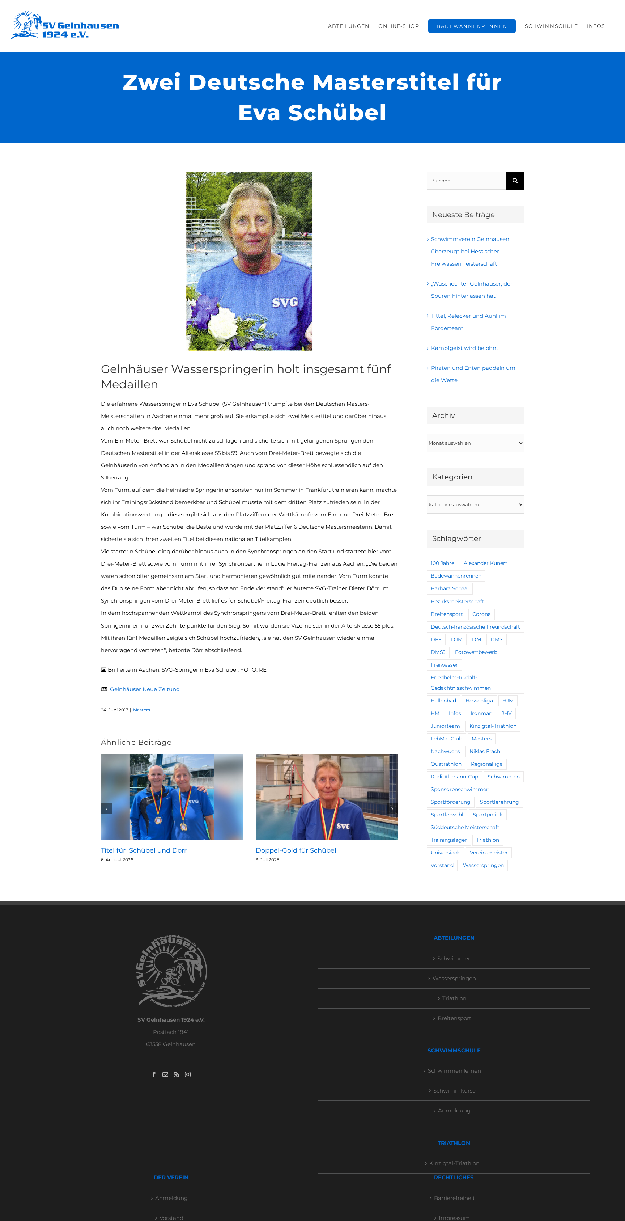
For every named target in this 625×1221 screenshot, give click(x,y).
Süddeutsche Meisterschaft (465, 827)
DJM (457, 639)
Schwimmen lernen (454, 1070)
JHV (507, 713)
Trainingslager (449, 840)
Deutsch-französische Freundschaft (475, 627)
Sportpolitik (488, 814)
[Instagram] (188, 1074)
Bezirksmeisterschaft (457, 601)
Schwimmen (504, 777)
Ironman (481, 713)
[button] (106, 808)
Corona (481, 614)
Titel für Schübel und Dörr (144, 850)
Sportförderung (451, 802)
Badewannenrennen (456, 576)
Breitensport (447, 614)
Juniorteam (445, 726)
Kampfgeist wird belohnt (464, 348)
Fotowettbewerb (476, 652)
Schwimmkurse (454, 1090)
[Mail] (165, 1074)
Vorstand (442, 865)
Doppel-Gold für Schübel (296, 850)
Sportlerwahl (447, 814)
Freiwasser (444, 665)
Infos (455, 713)
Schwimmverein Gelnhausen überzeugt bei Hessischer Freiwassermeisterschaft (470, 251)
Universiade (445, 852)
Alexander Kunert (485, 563)
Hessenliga (479, 701)
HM (435, 713)
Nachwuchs (445, 751)
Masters (141, 710)
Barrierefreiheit (454, 1198)
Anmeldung (454, 1110)
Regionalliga (487, 764)
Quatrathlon (446, 764)
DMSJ (438, 652)
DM (476, 639)
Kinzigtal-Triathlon (492, 726)
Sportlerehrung (499, 802)
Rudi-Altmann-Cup (454, 777)
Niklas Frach (484, 751)
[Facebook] (154, 1074)
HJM (508, 701)
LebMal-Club (446, 739)
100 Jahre (442, 563)
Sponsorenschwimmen (460, 789)
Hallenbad (443, 701)
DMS (496, 639)
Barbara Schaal (450, 588)
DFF (436, 639)
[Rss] (176, 1074)
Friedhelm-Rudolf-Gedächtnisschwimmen (461, 683)
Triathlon (487, 840)
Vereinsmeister (489, 852)
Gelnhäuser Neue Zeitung (145, 689)
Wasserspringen (483, 865)
